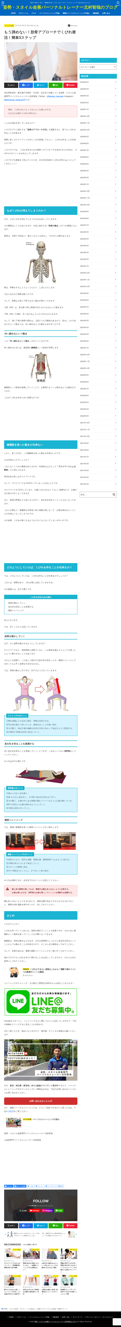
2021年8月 (84, 450)
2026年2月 (84, 102)
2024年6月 (84, 232)
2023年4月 (84, 327)
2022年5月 (84, 402)
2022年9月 (84, 375)
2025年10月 (85, 129)
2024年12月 (85, 191)
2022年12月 (85, 354)
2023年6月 (84, 313)
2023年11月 (85, 279)
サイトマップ (77, 1317)
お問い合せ (106, 13)
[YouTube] (34, 1210)
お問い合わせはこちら (39, 1100)
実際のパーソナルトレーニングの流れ (76, 13)
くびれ (31, 1186)
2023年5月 (84, 320)
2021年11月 (85, 429)
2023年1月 (84, 347)
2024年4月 (84, 245)
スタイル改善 (9, 26)
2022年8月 (84, 381)
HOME (13, 13)
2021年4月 (84, 477)
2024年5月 (84, 238)
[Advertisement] (40, 184)
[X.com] (23, 1210)
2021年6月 (84, 463)
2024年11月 (85, 198)
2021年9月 (84, 443)
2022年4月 (84, 409)
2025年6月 (84, 157)
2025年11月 (85, 123)
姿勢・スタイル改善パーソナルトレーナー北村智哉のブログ (60, 7)
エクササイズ (52, 1186)
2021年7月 (84, 456)
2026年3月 (84, 95)
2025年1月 (84, 184)
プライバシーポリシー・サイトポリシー (99, 1317)
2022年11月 (85, 361)
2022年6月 (84, 395)
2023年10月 (85, 286)
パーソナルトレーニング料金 (49, 13)
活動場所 (96, 13)
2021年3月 (84, 484)
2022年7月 (84, 388)
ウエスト (10, 1186)
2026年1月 (84, 109)
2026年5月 (84, 89)
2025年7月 (84, 150)
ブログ (33, 13)
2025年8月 (84, 143)
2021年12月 (85, 422)
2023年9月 (84, 293)
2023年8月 (84, 300)
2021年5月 (84, 470)
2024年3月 (84, 252)
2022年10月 (85, 368)
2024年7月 (84, 225)
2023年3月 (84, 334)
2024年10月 (85, 204)
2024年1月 (84, 266)
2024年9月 (84, 211)
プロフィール (23, 13)
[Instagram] (47, 1210)
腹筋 (61, 1186)
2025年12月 (85, 116)
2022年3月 (84, 416)
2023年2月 (84, 341)
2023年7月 (84, 307)
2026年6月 (84, 82)
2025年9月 (84, 136)
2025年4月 (84, 170)
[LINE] (58, 1210)
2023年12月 (85, 272)
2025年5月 (84, 164)
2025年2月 (84, 177)
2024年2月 (84, 259)
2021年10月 (85, 436)
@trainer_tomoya (55, 96)
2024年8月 (84, 218)
